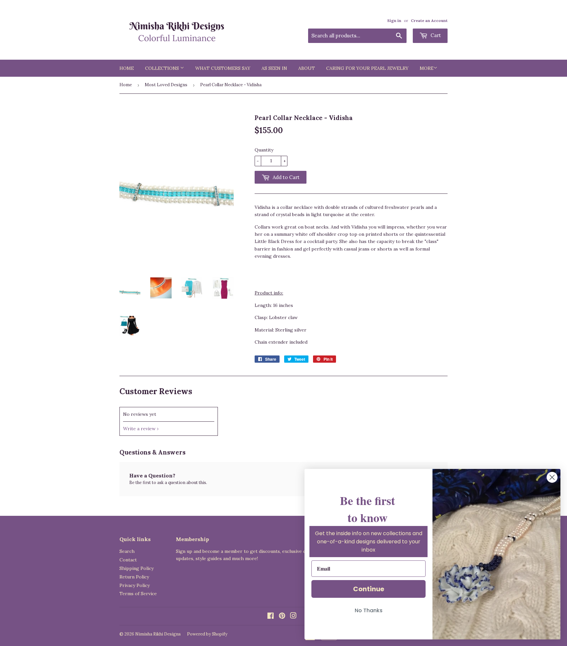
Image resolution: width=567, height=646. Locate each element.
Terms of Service (138, 593)
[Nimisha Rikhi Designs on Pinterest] (282, 616)
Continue (368, 589)
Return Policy (134, 577)
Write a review (139, 429)
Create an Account (429, 20)
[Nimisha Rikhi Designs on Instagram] (293, 616)
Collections (162, 68)
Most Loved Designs (166, 85)
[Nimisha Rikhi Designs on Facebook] (270, 616)
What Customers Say (222, 68)
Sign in (394, 20)
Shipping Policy (136, 568)
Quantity (264, 150)
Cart (435, 35)
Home (126, 68)
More (426, 68)
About (306, 68)
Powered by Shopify (207, 634)
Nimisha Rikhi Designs (158, 634)
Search (127, 551)
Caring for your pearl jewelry (367, 68)
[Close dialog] (552, 477)
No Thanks (369, 610)
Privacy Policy (134, 585)
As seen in (274, 68)
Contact (128, 560)
